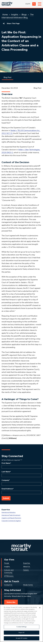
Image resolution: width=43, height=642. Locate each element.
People (6, 563)
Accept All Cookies (21, 638)
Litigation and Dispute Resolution (11, 518)
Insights (14, 15)
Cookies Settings (21, 627)
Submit (6, 498)
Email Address (8, 489)
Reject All (21, 632)
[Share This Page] (4, 24)
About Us (26, 566)
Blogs (24, 15)
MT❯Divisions (9, 576)
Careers (26, 570)
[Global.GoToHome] (7, 3)
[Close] (40, 607)
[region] (21, 623)
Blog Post (7, 77)
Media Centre (28, 585)
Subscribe (11, 602)
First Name (6, 463)
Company (6, 480)
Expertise (26, 563)
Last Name (6, 472)
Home (5, 15)
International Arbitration (9, 512)
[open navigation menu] (39, 4)
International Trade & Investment (11, 515)
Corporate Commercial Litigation (11, 521)
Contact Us (8, 585)
